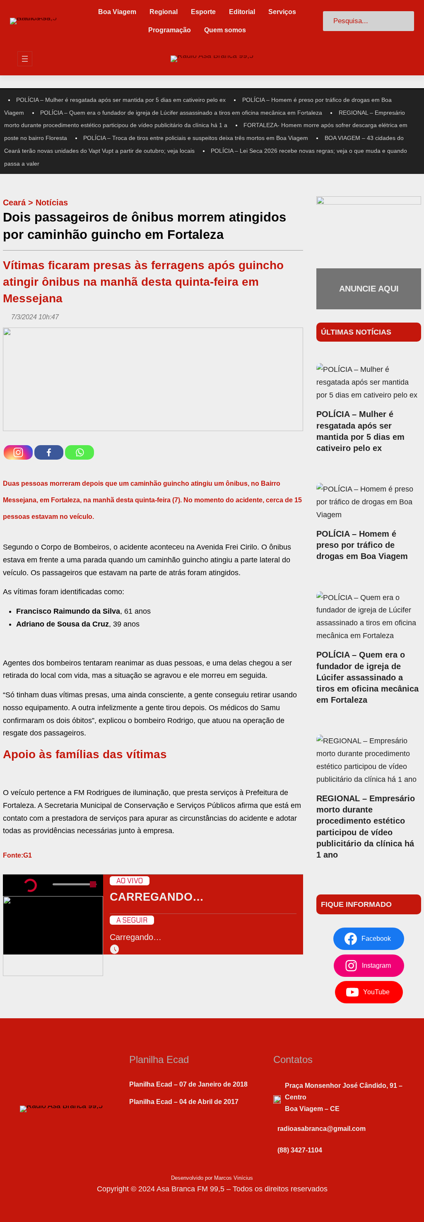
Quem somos (225, 30)
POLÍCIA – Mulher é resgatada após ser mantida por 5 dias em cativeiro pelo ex (121, 99)
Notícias (52, 202)
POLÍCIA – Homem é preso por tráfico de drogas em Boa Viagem (362, 545)
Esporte (203, 11)
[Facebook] (48, 452)
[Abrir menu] (24, 58)
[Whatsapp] (79, 452)
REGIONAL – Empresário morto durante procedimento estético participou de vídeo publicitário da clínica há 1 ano (365, 826)
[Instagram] (18, 452)
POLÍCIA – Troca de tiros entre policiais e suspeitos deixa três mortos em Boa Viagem (195, 138)
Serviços (282, 11)
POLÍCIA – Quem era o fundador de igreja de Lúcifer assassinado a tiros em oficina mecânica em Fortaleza (181, 112)
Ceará (14, 202)
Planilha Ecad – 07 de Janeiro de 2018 (188, 1084)
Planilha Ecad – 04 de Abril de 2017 (183, 1101)
